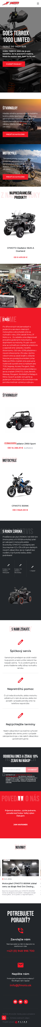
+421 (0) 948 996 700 (20, 950)
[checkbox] (4, 775)
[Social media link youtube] (20, 1002)
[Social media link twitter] (26, 1002)
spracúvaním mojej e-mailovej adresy (19, 775)
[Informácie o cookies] (4, 1018)
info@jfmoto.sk (20, 985)
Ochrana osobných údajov (20, 1018)
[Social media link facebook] (15, 1002)
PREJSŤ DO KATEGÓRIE (15, 134)
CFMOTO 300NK (20, 506)
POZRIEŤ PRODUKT (14, 64)
